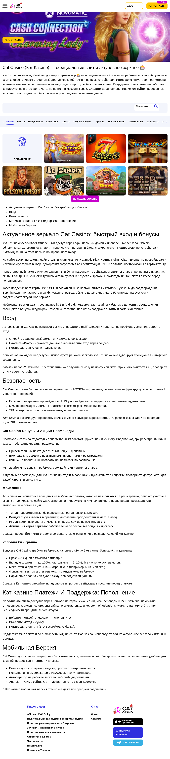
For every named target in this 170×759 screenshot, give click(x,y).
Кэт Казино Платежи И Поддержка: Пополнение (42, 220)
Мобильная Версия (22, 225)
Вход (12, 211)
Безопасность (18, 216)
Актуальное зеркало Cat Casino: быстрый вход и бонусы (48, 207)
